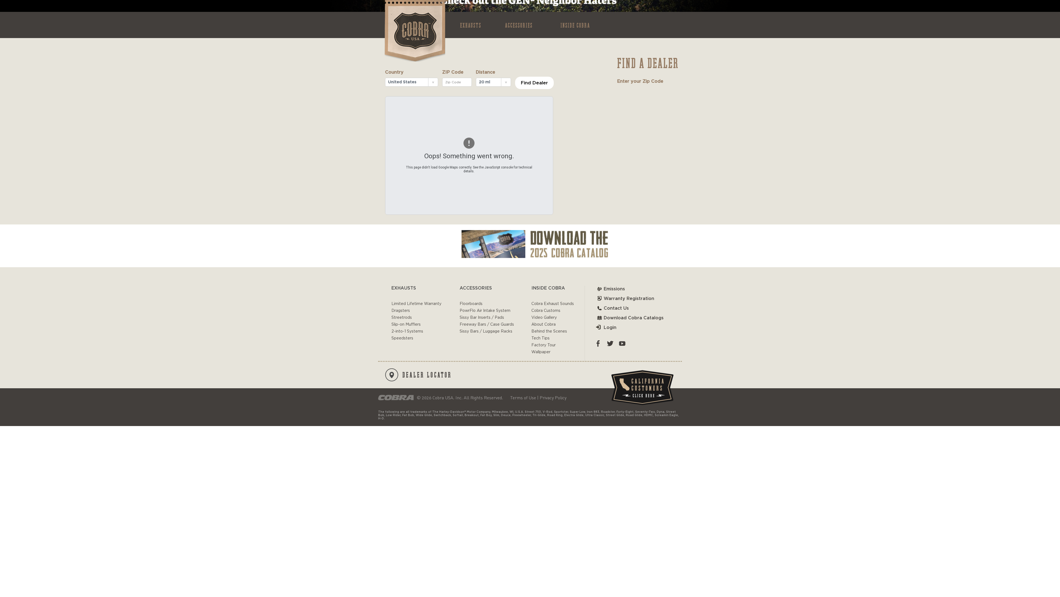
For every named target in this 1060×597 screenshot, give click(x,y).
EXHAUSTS (470, 25)
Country (394, 72)
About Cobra (543, 324)
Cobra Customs (545, 311)
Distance (485, 72)
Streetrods (401, 318)
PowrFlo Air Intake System (485, 311)
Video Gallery (544, 318)
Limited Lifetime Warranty (416, 304)
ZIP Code (452, 72)
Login (610, 327)
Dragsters (400, 311)
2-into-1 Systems (407, 331)
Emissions (614, 289)
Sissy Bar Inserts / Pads (482, 318)
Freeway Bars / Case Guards (487, 324)
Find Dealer (534, 83)
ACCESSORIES (519, 25)
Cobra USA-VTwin (414, 30)
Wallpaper (540, 352)
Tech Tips (540, 338)
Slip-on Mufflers (406, 324)
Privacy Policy (553, 397)
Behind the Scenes (549, 331)
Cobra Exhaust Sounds (552, 304)
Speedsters (402, 338)
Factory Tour (543, 345)
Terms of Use (523, 397)
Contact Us (616, 308)
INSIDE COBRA (575, 25)
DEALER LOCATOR (427, 374)
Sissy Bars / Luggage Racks (486, 331)
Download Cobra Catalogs (634, 318)
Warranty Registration (629, 298)
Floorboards (471, 304)
